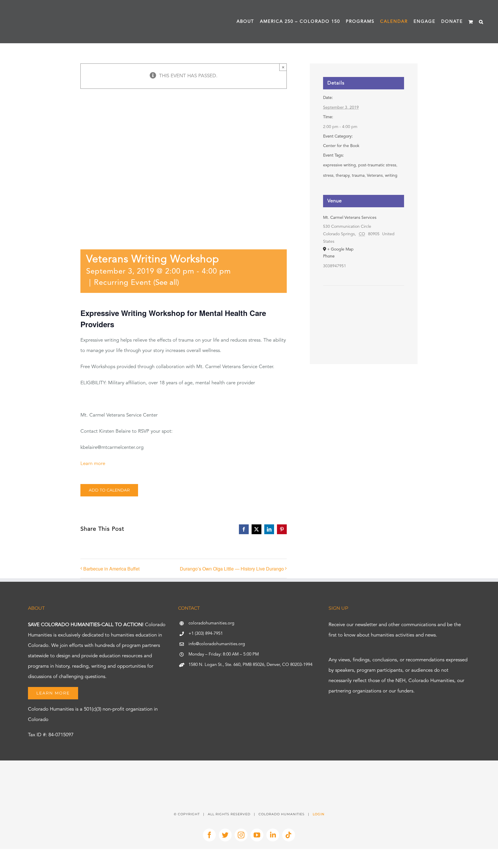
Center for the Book (341, 146)
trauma (358, 176)
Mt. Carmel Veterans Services (349, 218)
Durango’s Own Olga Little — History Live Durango (232, 568)
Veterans (375, 176)
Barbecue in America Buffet (111, 568)
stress (328, 176)
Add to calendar (109, 490)
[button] (481, 21)
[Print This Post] (249, 770)
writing (391, 176)
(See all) (166, 283)
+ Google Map (340, 249)
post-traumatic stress (377, 165)
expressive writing (339, 165)
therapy (343, 176)
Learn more (92, 463)
